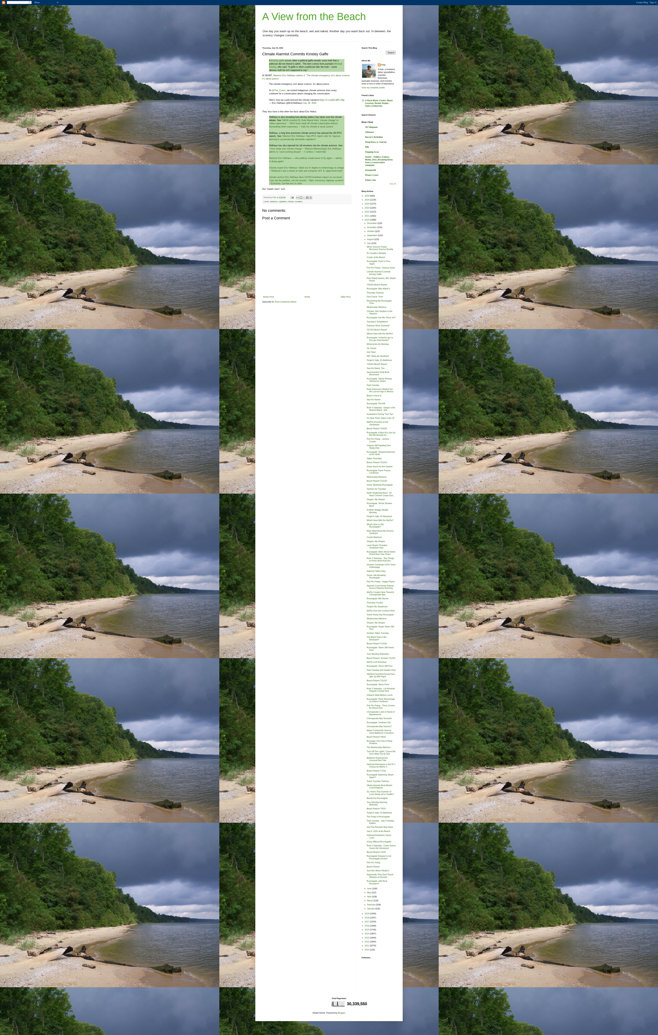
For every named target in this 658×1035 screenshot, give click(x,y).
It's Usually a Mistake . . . (378, 253)
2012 (367, 941)
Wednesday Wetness (376, 307)
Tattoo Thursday (374, 458)
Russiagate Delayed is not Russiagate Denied (379, 857)
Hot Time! (371, 352)
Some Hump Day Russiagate (380, 614)
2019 (367, 913)
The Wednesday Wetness (379, 747)
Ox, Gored (371, 348)
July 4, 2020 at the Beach (378, 831)
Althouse (369, 132)
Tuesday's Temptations (377, 322)
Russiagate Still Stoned (377, 598)
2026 (367, 196)
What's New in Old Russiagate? (375, 525)
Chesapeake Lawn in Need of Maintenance (380, 713)
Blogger (341, 1013)
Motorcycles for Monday (378, 344)
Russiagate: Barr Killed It (378, 288)
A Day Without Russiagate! (379, 841)
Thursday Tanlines (375, 293)
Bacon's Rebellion (374, 137)
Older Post (345, 297)
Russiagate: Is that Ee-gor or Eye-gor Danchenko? (380, 338)
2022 (367, 212)
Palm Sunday (373, 385)
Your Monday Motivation (378, 654)
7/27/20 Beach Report (377, 330)
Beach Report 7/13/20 (377, 643)
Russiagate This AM (376, 403)
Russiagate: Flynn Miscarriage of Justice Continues (381, 700)
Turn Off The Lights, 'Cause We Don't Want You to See (381, 752)
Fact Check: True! (375, 297)
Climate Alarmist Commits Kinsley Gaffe (379, 273)
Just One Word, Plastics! (378, 870)
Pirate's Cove (371, 175)
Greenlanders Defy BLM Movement (378, 373)
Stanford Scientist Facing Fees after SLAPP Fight (381, 675)
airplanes (274, 201)
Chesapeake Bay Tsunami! (379, 718)
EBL (367, 147)
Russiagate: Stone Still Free (380, 666)
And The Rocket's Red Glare (380, 827)
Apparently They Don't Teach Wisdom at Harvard (380, 875)
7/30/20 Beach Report (377, 285)
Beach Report (373, 866)
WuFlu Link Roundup (376, 662)
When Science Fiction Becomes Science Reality (380, 248)
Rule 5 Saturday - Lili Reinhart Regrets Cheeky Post (381, 689)
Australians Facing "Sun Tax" (380, 414)
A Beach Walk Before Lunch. (380, 695)
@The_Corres (279, 90)
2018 (367, 918)
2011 (367, 945)
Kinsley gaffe (278, 60)
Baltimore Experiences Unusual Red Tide (377, 759)
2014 (367, 933)
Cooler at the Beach (376, 257)
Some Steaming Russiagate (380, 485)
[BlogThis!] (301, 197)
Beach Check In (374, 395)
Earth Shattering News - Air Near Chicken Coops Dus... (381, 494)
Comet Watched (374, 537)
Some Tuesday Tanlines (378, 781)
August (370, 239)
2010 (367, 950)
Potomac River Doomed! (378, 325)
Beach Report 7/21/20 (377, 481)
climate (291, 201)
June (369, 888)
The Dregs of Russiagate (378, 817)
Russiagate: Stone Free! (378, 684)
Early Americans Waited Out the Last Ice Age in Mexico (380, 390)
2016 (367, 926)
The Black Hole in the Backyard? (377, 638)
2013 (367, 938)
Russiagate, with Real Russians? (377, 882)
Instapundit (370, 170)
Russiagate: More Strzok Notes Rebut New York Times (381, 553)
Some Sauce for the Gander (380, 466)
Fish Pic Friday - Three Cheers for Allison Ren (381, 706)
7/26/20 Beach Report (377, 364)
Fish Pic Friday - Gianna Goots (381, 268)
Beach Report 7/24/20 (377, 428)
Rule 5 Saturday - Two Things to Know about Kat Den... (380, 559)
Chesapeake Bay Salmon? (379, 726)
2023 (367, 208)
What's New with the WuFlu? (380, 334)
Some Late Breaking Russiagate (376, 576)
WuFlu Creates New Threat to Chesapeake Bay (380, 593)
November (372, 227)
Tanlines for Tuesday (376, 489)
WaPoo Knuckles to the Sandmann (377, 423)
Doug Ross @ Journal (375, 142)
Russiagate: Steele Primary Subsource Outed (379, 380)
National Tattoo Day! (376, 571)
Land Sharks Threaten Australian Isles (377, 546)
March (370, 900)
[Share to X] (304, 197)
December (372, 223)
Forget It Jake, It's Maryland (379, 516)
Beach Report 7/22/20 (377, 462)
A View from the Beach (314, 16)
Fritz (383, 65)
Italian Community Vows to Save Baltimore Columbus (380, 731)
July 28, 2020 (309, 103)
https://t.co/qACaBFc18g (332, 100)
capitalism (283, 201)
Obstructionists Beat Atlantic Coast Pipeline (379, 786)
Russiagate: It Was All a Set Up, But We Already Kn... (381, 433)
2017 (367, 921)
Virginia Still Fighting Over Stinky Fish (379, 446)
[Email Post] (292, 197)
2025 (367, 200)
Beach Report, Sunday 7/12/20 (381, 658)
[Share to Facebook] (307, 197)
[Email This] (297, 197)
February (371, 905)
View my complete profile (373, 87)
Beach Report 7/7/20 (376, 771)
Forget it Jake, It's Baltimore (379, 360)
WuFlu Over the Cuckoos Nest (381, 611)
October (371, 231)
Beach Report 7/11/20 (377, 680)
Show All (393, 184)
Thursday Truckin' (375, 602)
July (369, 243)
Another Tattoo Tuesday (378, 633)
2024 (367, 204)
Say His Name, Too (376, 368)
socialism (298, 201)
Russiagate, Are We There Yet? (381, 317)
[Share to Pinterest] (310, 197)
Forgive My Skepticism (377, 606)
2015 (367, 930)
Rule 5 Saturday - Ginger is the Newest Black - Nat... (381, 408)
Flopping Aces (372, 152)
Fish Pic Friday (373, 862)
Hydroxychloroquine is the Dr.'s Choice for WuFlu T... (381, 765)
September (372, 235)
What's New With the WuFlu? (380, 520)
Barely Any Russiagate (377, 798)
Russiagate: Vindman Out (379, 722)
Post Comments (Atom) (285, 302)
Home (307, 297)
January (371, 908)
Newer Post (268, 297)
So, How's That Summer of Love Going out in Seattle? (380, 793)
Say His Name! (374, 399)
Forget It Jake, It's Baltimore (379, 813)
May (369, 892)
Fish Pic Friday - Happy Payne (381, 581)
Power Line (370, 180)
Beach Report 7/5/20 (376, 808)
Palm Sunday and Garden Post (381, 670)
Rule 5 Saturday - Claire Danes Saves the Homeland (381, 846)
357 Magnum (371, 127)
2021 (367, 216)
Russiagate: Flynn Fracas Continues (378, 471)
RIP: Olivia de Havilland (378, 356)
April (369, 896)
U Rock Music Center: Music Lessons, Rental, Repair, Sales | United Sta (379, 103)
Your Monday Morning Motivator (377, 803)
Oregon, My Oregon (376, 499)
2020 (367, 220)
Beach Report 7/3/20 (376, 852)
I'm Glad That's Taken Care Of (380, 418)
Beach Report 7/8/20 (376, 737)
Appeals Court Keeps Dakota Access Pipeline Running (380, 587)
